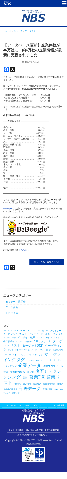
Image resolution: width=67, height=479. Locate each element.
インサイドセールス (39, 334)
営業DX (37, 376)
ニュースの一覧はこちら (46, 262)
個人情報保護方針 (34, 430)
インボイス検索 (26, 337)
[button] (64, 3)
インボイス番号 (43, 338)
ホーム (5, 405)
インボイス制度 (10, 338)
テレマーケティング (24, 350)
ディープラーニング (43, 350)
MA (46, 331)
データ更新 (12, 307)
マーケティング (35, 355)
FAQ (27, 405)
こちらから (24, 250)
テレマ (10, 350)
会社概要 (60, 405)
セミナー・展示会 (16, 301)
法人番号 (27, 384)
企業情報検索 (17, 371)
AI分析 (6, 331)
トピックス (12, 313)
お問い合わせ (27, 410)
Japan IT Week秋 (37, 331)
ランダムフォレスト (34, 360)
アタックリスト (17, 333)
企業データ (29, 365)
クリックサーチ (42, 341)
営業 (25, 377)
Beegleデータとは (16, 405)
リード (47, 360)
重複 (56, 389)
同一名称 (30, 372)
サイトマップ (40, 410)
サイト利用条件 (15, 430)
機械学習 (17, 384)
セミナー (43, 405)
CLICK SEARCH (20, 330)
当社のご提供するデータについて (33, 435)
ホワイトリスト (18, 354)
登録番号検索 (49, 384)
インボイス (57, 334)
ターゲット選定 (32, 345)
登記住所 (37, 384)
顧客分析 (15, 393)
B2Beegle (7, 208)
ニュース (51, 405)
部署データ (30, 388)
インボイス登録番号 (23, 342)
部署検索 (48, 389)
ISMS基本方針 (52, 430)
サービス (34, 405)
